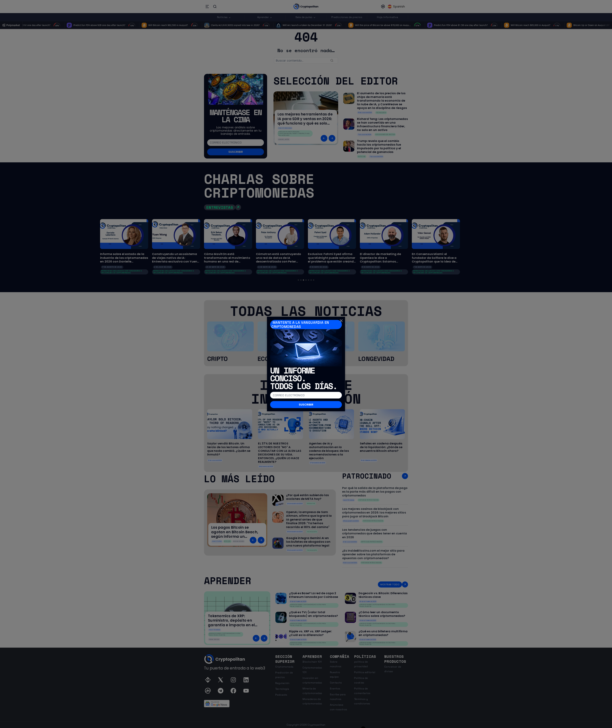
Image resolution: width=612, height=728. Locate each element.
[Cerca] (341, 321)
